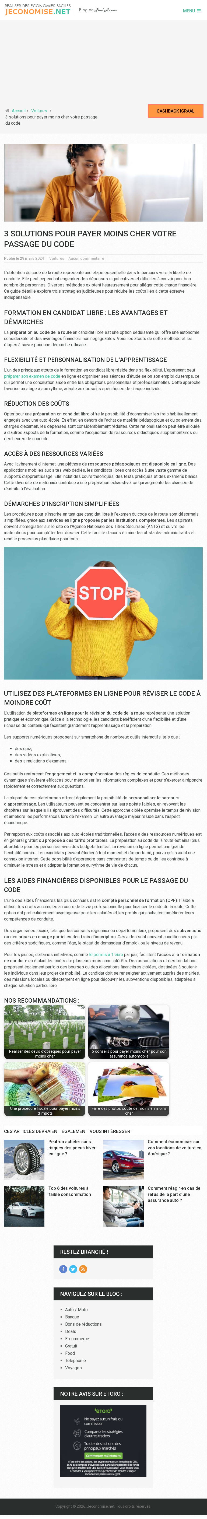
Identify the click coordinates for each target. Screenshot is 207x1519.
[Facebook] (63, 1269)
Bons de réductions (83, 1324)
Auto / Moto (76, 1309)
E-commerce (77, 1338)
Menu (189, 10)
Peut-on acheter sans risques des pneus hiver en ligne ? (72, 1147)
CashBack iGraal (176, 111)
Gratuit (71, 1346)
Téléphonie (75, 1360)
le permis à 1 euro (106, 954)
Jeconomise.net (100, 1506)
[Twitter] (73, 1269)
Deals (70, 1331)
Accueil (19, 110)
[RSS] (83, 1269)
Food (70, 1353)
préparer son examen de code (32, 376)
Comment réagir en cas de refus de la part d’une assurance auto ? (174, 1194)
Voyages (73, 1367)
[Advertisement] (103, 64)
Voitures (39, 110)
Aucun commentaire (86, 258)
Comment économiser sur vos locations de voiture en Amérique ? (174, 1147)
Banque (72, 1317)
